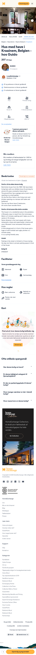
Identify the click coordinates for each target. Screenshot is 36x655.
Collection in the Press (9, 586)
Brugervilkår (7, 622)
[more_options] (3, 652)
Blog (3, 508)
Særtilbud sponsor (8, 578)
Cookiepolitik (11, 626)
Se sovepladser (6, 124)
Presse (4, 516)
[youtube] (23, 481)
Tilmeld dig (18, 344)
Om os (4, 565)
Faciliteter (13, 37)
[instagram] (7, 481)
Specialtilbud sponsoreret (10, 597)
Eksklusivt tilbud (7, 581)
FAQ (3, 548)
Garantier (5, 536)
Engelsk (24, 180)
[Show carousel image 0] (18, 20)
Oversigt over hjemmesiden (18, 630)
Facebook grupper (8, 567)
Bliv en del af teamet (8, 505)
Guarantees (6, 591)
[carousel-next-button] (32, 20)
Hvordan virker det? (8, 528)
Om (3, 503)
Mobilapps (5, 511)
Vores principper (7, 525)
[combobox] (10, 634)
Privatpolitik (28, 622)
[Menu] (32, 3)
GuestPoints (6, 530)
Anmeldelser (29, 37)
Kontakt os (5, 550)
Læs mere (15, 140)
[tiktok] (11, 481)
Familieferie (5, 559)
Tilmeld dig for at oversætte (27, 176)
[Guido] (5, 67)
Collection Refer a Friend (9, 589)
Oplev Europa (6, 562)
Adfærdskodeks (18, 622)
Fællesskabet (6, 513)
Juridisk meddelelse (23, 626)
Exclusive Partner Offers (9, 602)
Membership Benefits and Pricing (12, 594)
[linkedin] (15, 481)
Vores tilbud (6, 573)
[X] (19, 481)
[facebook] (3, 481)
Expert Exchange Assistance (11, 599)
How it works (6, 605)
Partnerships (6, 615)
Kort (20, 37)
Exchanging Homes (8, 583)
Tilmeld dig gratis (23, 3)
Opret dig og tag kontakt (20, 652)
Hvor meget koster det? (9, 533)
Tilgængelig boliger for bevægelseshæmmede (16, 570)
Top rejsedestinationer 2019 (10, 575)
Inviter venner (6, 538)
